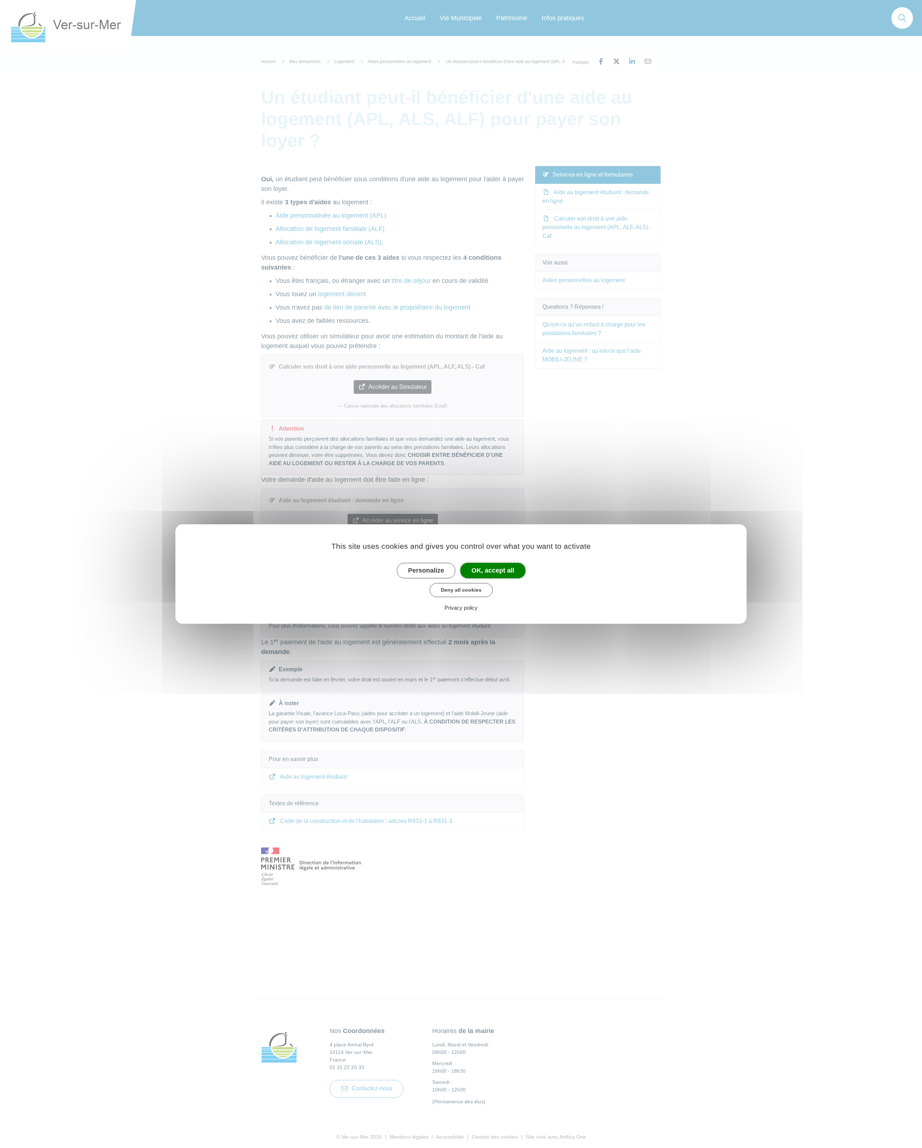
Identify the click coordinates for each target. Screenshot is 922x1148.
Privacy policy (461, 608)
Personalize (426, 570)
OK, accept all (492, 570)
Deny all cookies (461, 590)
